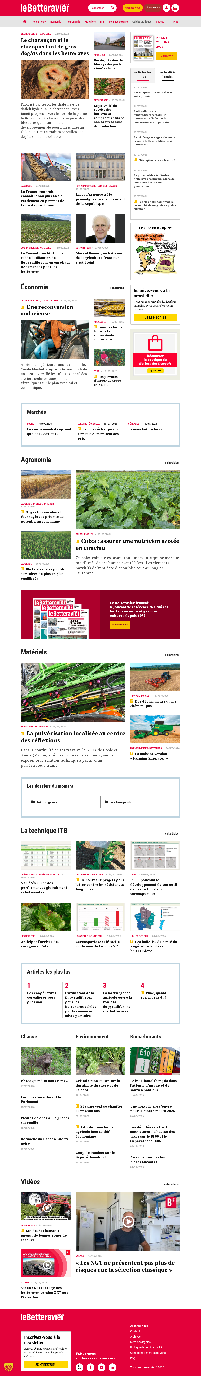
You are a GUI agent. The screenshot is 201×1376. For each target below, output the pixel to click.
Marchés (36, 412)
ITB (102, 21)
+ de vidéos (171, 1184)
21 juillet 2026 (162, 44)
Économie (56, 21)
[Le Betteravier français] (45, 8)
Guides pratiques (141, 21)
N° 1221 (161, 38)
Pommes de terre (118, 21)
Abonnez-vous (132, 7)
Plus (176, 21)
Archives (135, 1336)
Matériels (90, 21)
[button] (8, 1367)
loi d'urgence (47, 802)
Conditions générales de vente (148, 1352)
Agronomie (74, 21)
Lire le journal (152, 7)
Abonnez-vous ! (139, 1325)
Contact (135, 1331)
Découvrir (167, 55)
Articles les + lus (142, 74)
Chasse (160, 21)
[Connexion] (166, 8)
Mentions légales (140, 1342)
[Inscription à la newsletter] (175, 8)
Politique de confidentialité (146, 1347)
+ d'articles (117, 288)
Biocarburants (145, 1036)
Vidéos (30, 1182)
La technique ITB (44, 831)
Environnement (92, 1036)
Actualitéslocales (168, 74)
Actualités (38, 21)
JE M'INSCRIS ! (155, 317)
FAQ (132, 1358)
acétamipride (121, 802)
